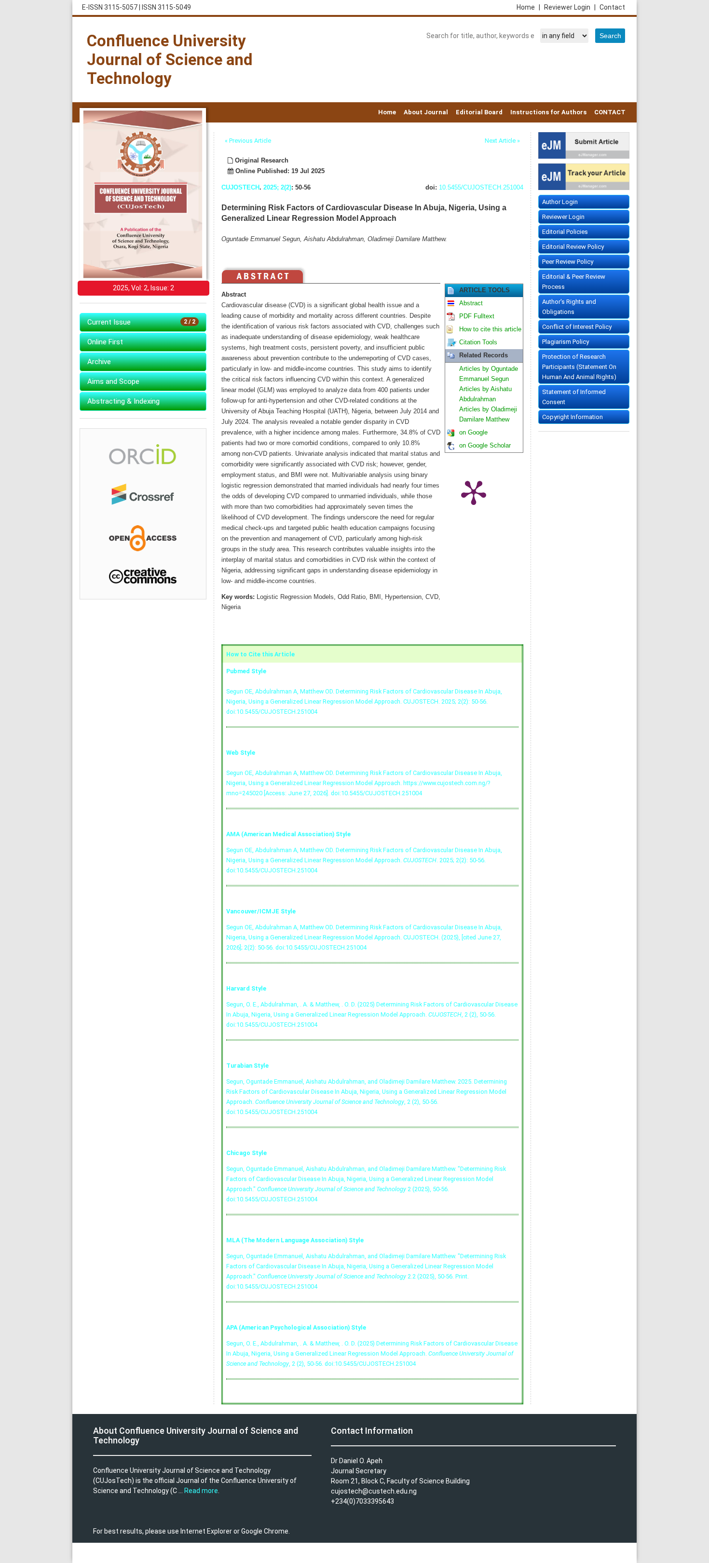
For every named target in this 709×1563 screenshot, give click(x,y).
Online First (105, 342)
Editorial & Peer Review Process (573, 281)
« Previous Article (248, 140)
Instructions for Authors (548, 112)
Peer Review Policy (567, 261)
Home (528, 7)
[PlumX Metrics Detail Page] (474, 492)
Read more (201, 1491)
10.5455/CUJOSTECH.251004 (481, 187)
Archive (99, 361)
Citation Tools (478, 342)
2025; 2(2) (277, 187)
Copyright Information (572, 417)
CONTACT (610, 112)
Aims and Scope (113, 381)
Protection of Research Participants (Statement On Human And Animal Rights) (579, 367)
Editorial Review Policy (573, 246)
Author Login (560, 201)
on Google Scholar (485, 445)
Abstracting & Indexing (123, 401)
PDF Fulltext (476, 316)
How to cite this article (490, 329)
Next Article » (502, 140)
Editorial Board (479, 112)
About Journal (426, 112)
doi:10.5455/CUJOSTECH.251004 (271, 711)
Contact (612, 7)
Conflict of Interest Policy (577, 326)
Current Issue (141, 322)
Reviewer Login (570, 7)
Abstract (471, 303)
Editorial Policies (565, 231)
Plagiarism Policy (565, 341)
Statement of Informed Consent (574, 397)
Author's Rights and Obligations (569, 306)
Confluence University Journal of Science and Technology (169, 59)
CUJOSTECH (240, 187)
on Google (473, 432)
